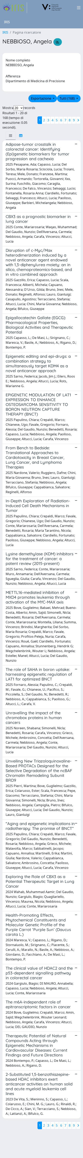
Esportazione (41, 98)
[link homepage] (14, 7)
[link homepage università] (51, 7)
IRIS (5, 32)
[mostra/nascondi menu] (79, 8)
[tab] (11, 135)
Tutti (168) (68, 98)
